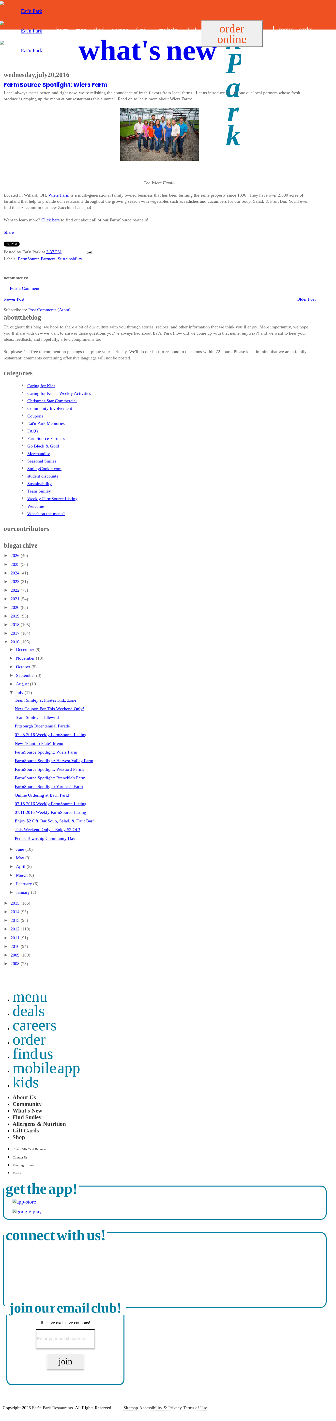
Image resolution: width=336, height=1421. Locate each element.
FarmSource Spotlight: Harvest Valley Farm (54, 760)
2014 (16, 911)
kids (26, 1082)
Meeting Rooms (23, 1165)
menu (286, 29)
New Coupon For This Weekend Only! (49, 708)
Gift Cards (26, 1130)
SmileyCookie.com (44, 468)
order (306, 29)
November (26, 658)
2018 (16, 624)
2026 (16, 555)
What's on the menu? (46, 513)
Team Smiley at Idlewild (37, 717)
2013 (16, 920)
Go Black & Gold (43, 446)
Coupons (35, 416)
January (23, 892)
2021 (16, 598)
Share (9, 232)
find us (281, 41)
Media (17, 1173)
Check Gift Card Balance (29, 1149)
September (26, 675)
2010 (16, 946)
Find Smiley (27, 1117)
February (24, 883)
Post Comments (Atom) (49, 309)
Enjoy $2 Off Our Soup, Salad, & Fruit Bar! (54, 821)
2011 (16, 937)
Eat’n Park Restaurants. (53, 1407)
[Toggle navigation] (273, 29)
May (20, 857)
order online (231, 34)
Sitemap (130, 1407)
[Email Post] (88, 251)
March (22, 875)
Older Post (306, 299)
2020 (16, 607)
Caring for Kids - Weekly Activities (59, 393)
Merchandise (38, 453)
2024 (16, 573)
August (23, 683)
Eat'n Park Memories (46, 423)
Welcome (35, 506)
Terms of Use (195, 1407)
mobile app (46, 1068)
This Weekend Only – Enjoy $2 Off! (47, 829)
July (20, 692)
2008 (16, 963)
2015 (16, 903)
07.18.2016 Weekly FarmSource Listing (50, 803)
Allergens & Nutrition (39, 1124)
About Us (24, 1097)
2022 (16, 590)
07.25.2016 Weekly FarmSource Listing (50, 734)
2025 (16, 564)
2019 (16, 616)
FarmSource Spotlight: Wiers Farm (56, 85)
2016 (16, 641)
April (21, 866)
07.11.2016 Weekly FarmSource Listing (50, 812)
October (23, 666)
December (25, 649)
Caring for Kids (41, 385)
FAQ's (32, 431)
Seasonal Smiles (41, 461)
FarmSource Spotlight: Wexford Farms (49, 769)
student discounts (42, 476)
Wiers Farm (58, 195)
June (20, 849)
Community (27, 1104)
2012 (16, 929)
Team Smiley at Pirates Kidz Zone (45, 700)
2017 (16, 633)
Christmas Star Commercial (52, 400)
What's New (27, 1110)
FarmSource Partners (36, 258)
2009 (16, 955)
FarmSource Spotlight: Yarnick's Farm (49, 786)
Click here (50, 219)
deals (29, 1010)
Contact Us (20, 1157)
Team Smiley (39, 491)
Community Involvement (49, 408)
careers (35, 1025)
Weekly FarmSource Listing (52, 498)
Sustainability (70, 258)
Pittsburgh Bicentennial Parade (42, 726)
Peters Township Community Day (45, 838)
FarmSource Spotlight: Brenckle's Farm (50, 777)
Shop (19, 1137)
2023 (16, 581)
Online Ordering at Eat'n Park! (42, 795)
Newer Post (14, 299)
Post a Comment (24, 288)
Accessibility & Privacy (160, 1407)
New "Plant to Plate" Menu (39, 743)
